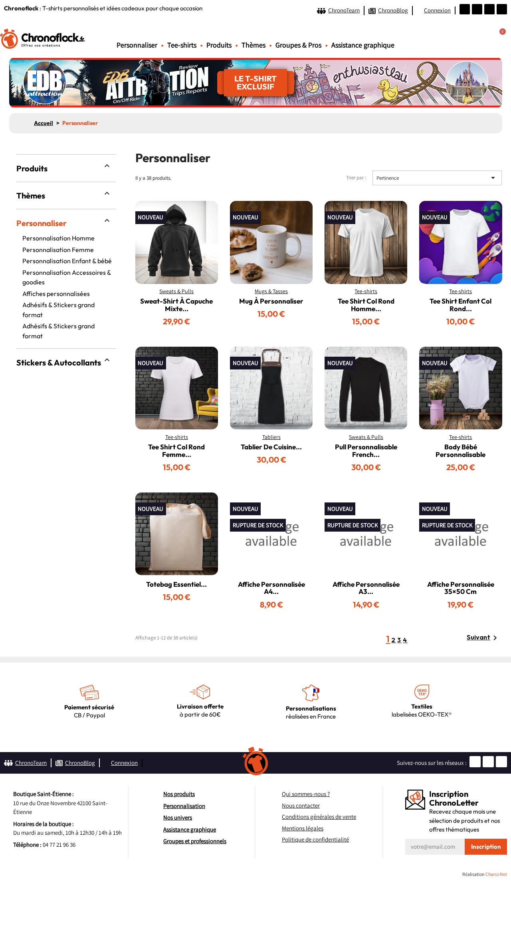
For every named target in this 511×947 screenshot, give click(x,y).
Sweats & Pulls (176, 291)
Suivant (483, 638)
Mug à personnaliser (271, 301)
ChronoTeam (344, 10)
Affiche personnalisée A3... (366, 588)
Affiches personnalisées (56, 294)
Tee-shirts (366, 291)
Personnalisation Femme (58, 250)
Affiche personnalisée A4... (271, 588)
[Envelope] (465, 9)
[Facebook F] (477, 9)
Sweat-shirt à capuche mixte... (176, 305)
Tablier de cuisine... (271, 447)
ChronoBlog (393, 10)
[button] (478, 37)
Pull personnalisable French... (366, 451)
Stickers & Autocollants (58, 362)
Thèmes (30, 196)
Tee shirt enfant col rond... (460, 305)
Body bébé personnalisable (460, 451)
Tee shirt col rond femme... (176, 451)
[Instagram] (489, 9)
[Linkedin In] (502, 9)
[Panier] (498, 37)
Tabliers (271, 437)
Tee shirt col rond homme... (366, 305)
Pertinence (437, 178)
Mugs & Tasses (271, 291)
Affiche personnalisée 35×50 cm (460, 588)
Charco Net (496, 874)
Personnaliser (41, 223)
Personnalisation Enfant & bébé (67, 261)
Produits (32, 168)
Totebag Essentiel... (176, 584)
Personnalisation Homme (58, 238)
